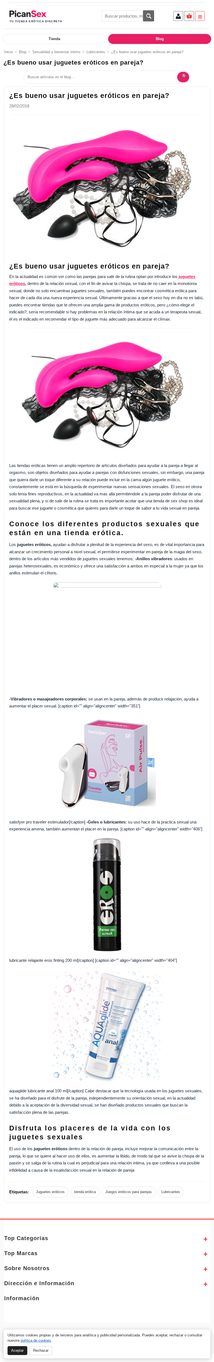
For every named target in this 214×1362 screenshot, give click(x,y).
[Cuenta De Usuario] (178, 16)
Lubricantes (95, 52)
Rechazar (40, 1350)
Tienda (54, 39)
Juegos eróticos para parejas (128, 1192)
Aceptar (17, 1350)
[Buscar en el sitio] (148, 15)
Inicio (8, 52)
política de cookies (36, 1340)
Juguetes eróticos (50, 1192)
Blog (160, 39)
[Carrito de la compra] (189, 16)
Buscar (183, 77)
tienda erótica (85, 1192)
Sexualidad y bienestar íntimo (56, 52)
